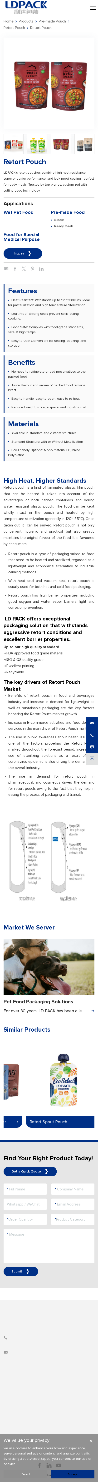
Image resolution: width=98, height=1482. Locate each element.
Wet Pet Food (19, 212)
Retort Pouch (14, 28)
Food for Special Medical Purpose (22, 237)
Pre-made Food (68, 212)
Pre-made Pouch (52, 21)
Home (9, 21)
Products (26, 21)
